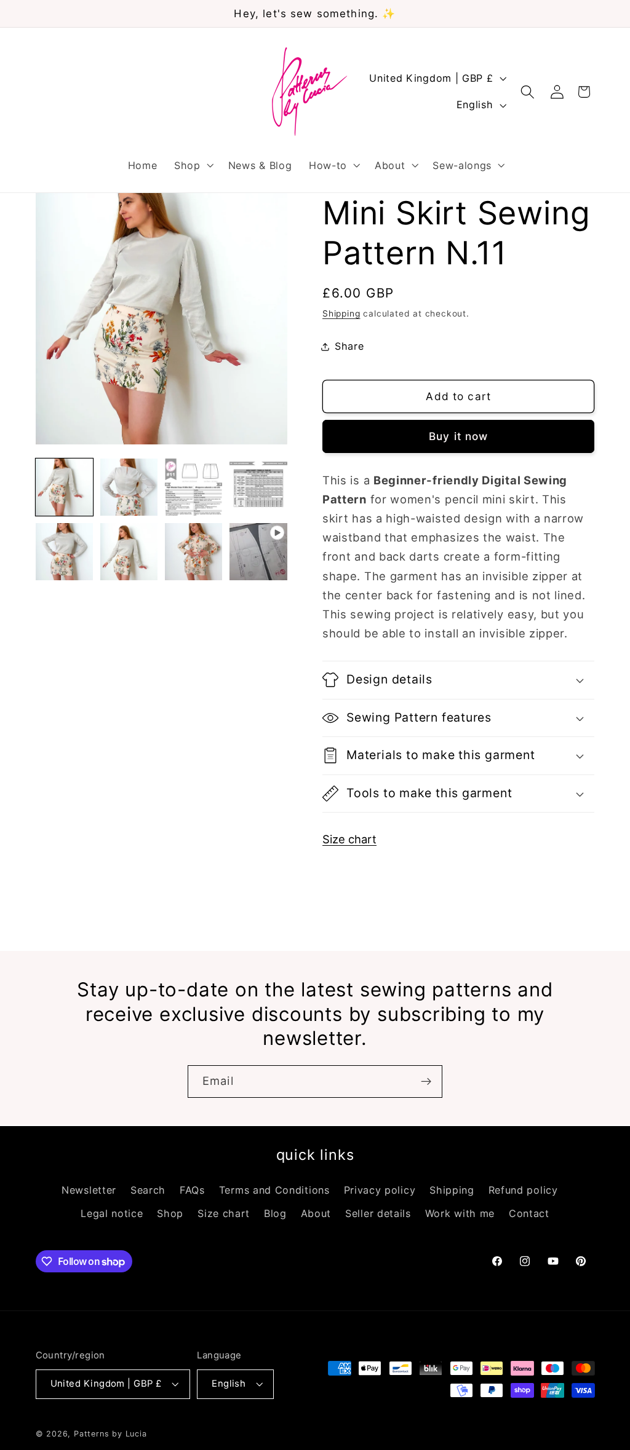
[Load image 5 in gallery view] (65, 552)
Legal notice (112, 1213)
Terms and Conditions (274, 1190)
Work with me (460, 1213)
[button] (192, 165)
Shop (170, 1213)
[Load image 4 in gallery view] (258, 487)
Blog (275, 1213)
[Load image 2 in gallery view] (129, 487)
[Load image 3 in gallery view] (194, 487)
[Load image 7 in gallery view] (194, 552)
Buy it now (458, 436)
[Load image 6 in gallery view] (129, 552)
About (316, 1213)
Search (147, 1190)
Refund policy (523, 1190)
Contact (529, 1213)
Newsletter (89, 1190)
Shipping (341, 313)
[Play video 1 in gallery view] (258, 552)
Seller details (378, 1213)
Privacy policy (380, 1190)
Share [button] (349, 346)
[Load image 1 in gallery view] (65, 487)
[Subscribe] (426, 1081)
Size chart (349, 839)
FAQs (192, 1190)
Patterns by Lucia (110, 1433)
